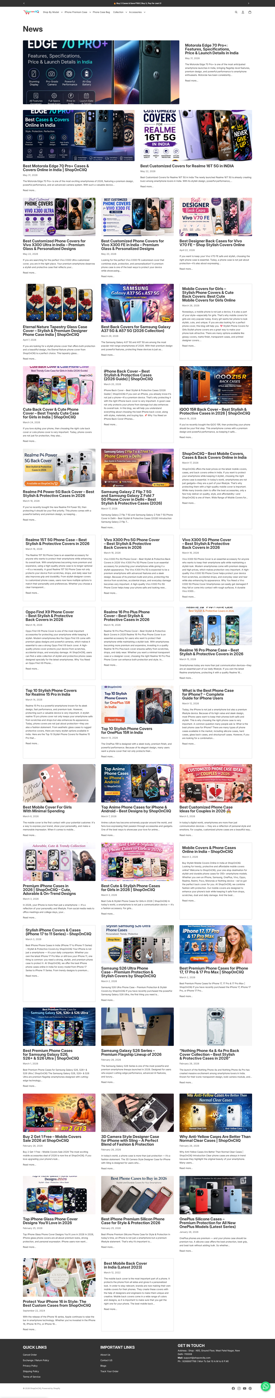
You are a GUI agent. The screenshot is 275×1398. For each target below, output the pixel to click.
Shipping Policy (31, 1371)
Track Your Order (109, 1371)
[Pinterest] (250, 1388)
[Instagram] (239, 1388)
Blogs (103, 1365)
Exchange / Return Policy (36, 1360)
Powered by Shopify (51, 1388)
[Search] (236, 12)
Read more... (191, 80)
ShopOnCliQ (35, 1388)
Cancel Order (30, 1354)
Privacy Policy (30, 1365)
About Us (105, 1354)
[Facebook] (233, 1388)
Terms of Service (31, 1376)
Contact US (106, 1360)
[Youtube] (245, 1388)
